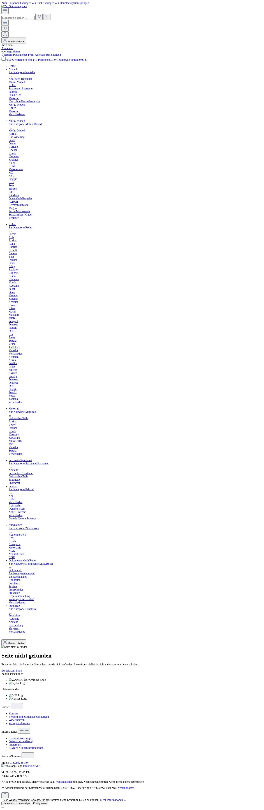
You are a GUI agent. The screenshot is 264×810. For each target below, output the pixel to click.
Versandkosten (64, 781)
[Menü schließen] (10, 76)
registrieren (13, 51)
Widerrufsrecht (17, 719)
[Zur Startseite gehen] (14, 6)
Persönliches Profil (24, 54)
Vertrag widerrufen (19, 723)
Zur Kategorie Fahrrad (21, 489)
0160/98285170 (19, 762)
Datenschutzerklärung (21, 741)
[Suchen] (39, 17)
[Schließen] (2, 807)
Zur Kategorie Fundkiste (22, 608)
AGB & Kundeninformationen (26, 747)
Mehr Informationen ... (113, 799)
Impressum (15, 744)
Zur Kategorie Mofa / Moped (25, 124)
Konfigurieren (40, 803)
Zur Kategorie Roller (20, 227)
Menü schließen (16, 41)
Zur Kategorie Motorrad (22, 411)
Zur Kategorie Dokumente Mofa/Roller (31, 563)
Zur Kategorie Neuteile (22, 72)
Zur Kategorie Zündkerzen (24, 528)
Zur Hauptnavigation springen (72, 2)
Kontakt (13, 713)
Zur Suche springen (43, 2)
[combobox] (18, 18)
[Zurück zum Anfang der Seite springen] (5, 795)
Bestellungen (53, 54)
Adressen (40, 54)
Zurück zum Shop (11, 670)
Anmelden (7, 48)
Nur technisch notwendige (16, 803)
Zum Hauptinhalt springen (16, 2)
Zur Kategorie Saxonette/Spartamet (28, 463)
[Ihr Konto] (5, 35)
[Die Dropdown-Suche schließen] (46, 17)
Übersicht (7, 54)
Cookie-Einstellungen (21, 738)
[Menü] (5, 11)
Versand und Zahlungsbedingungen (29, 716)
